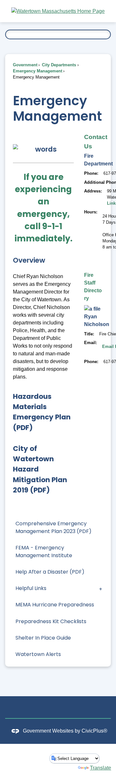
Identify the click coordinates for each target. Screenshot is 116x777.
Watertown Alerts (38, 654)
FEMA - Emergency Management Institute (43, 551)
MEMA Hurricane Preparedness (54, 604)
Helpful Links (30, 588)
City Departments (58, 64)
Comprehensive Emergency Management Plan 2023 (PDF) (53, 527)
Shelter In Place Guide (43, 637)
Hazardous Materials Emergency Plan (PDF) (42, 412)
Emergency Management (37, 71)
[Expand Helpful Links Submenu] (100, 588)
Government (25, 64)
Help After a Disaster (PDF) (49, 572)
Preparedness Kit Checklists (50, 621)
